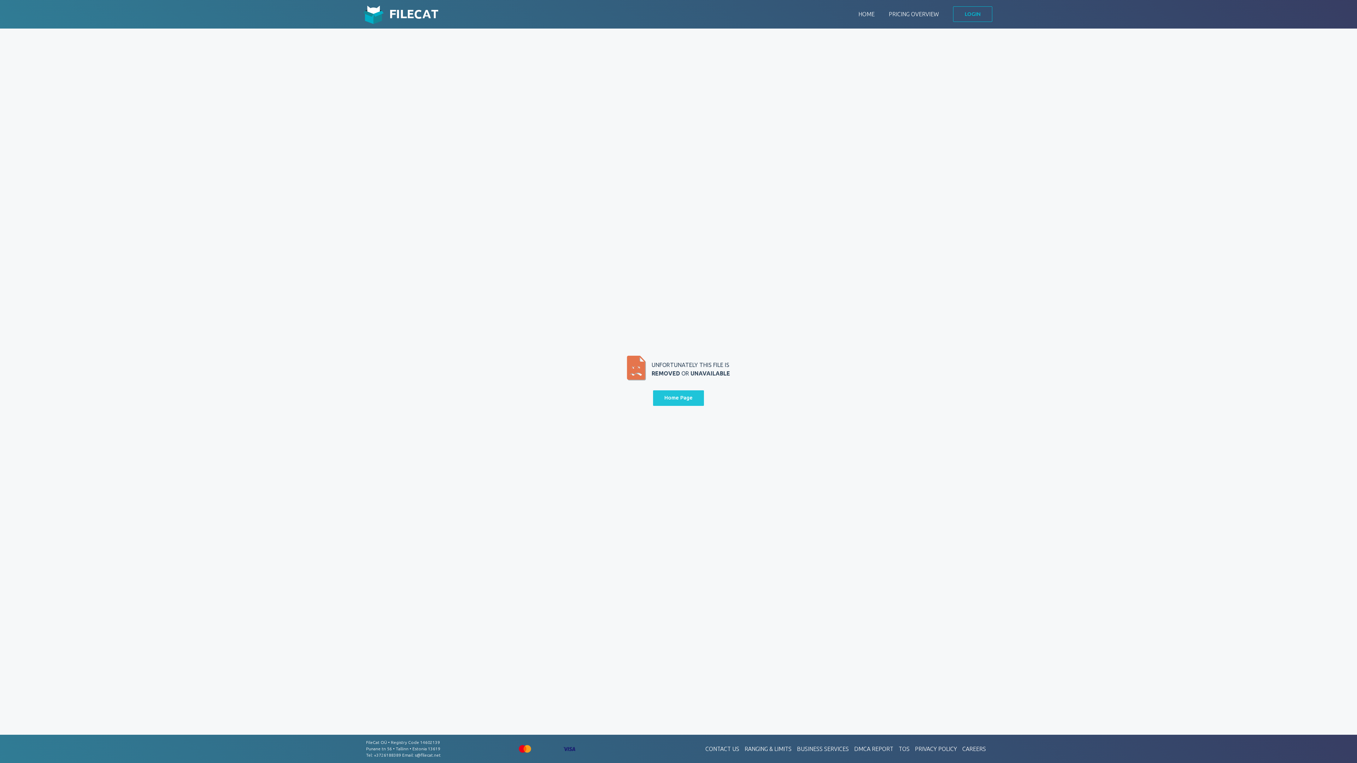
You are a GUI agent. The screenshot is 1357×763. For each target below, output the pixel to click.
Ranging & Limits (768, 749)
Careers (974, 749)
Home (866, 14)
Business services (823, 749)
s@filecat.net (428, 755)
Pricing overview (914, 14)
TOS (904, 749)
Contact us (722, 749)
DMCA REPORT (873, 749)
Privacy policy (936, 749)
